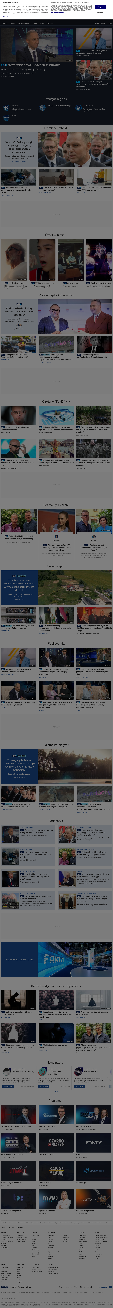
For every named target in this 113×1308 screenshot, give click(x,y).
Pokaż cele (100, 12)
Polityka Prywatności (7, 16)
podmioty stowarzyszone (30, 4)
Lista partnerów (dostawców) (57, 12)
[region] (56, 9)
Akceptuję (100, 7)
